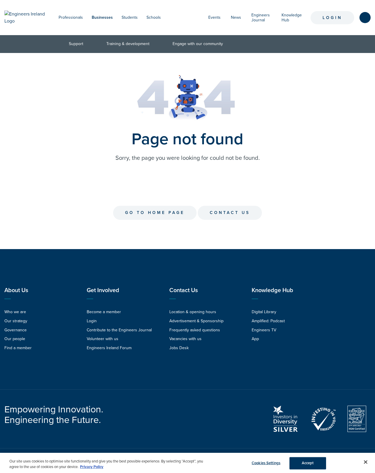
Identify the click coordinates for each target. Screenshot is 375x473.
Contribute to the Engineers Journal (119, 330)
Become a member (104, 311)
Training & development (127, 43)
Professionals (71, 17)
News (236, 17)
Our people (14, 338)
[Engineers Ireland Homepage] (25, 18)
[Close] (365, 462)
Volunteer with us (102, 338)
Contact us (230, 212)
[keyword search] (365, 17)
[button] (86, 17)
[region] (187, 463)
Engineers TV (264, 330)
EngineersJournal (260, 18)
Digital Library (264, 311)
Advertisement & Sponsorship (196, 320)
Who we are (15, 311)
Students (130, 17)
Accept (308, 463)
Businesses (102, 17)
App (255, 338)
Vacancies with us (185, 338)
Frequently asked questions (194, 330)
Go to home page (155, 212)
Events (214, 17)
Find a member (18, 347)
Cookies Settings (266, 463)
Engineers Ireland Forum (109, 347)
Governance (15, 330)
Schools (153, 17)
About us (16, 290)
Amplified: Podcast (268, 320)
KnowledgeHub (292, 18)
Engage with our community (198, 43)
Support (76, 43)
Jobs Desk (179, 347)
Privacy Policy (91, 467)
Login (332, 17)
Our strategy (15, 320)
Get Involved (103, 290)
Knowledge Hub (272, 290)
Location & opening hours (192, 311)
